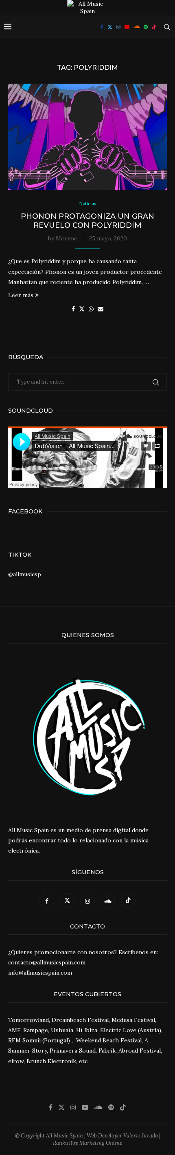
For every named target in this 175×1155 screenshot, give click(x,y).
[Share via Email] (100, 309)
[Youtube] (127, 27)
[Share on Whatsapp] (91, 309)
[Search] (167, 27)
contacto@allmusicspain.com (46, 962)
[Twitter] (109, 27)
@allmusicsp (24, 574)
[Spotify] (146, 27)
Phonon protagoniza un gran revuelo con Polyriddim (87, 221)
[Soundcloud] (136, 27)
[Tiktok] (154, 27)
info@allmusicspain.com (40, 972)
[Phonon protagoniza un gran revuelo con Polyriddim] (87, 137)
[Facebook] (102, 27)
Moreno (67, 238)
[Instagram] (118, 27)
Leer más (20, 295)
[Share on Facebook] (73, 309)
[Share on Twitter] (82, 309)
